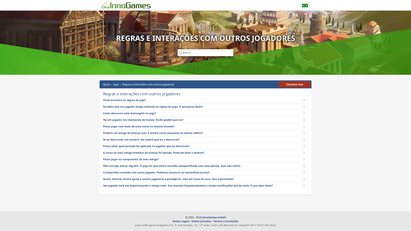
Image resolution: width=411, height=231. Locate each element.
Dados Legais (181, 221)
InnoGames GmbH (214, 217)
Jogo (116, 84)
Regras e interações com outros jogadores (148, 84)
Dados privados (201, 221)
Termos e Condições (225, 221)
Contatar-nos (294, 84)
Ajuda (106, 84)
